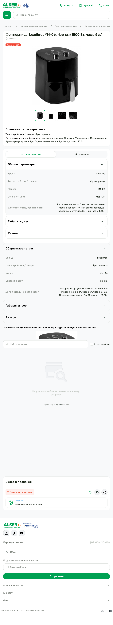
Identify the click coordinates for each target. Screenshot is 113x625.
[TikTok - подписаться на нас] (14, 533)
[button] (104, 492)
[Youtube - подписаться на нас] (22, 533)
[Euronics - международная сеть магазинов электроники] (26, 5)
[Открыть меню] (7, 15)
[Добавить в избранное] (90, 492)
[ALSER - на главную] (12, 5)
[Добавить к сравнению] (97, 492)
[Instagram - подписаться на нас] (6, 533)
